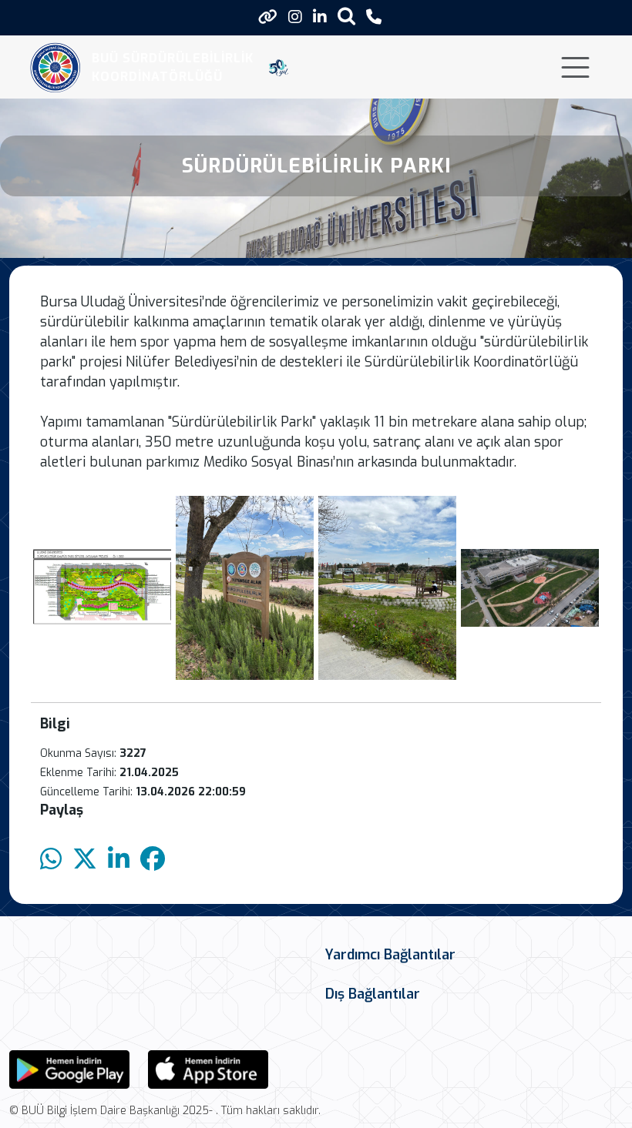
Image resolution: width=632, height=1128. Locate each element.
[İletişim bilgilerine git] (374, 17)
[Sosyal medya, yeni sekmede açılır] (295, 17)
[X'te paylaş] (84, 859)
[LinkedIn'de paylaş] (118, 859)
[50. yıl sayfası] (278, 67)
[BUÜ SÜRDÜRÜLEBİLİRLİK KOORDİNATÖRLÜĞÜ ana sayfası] (55, 67)
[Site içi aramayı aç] (346, 15)
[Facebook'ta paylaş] (152, 859)
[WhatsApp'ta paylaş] (51, 859)
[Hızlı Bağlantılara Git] (267, 17)
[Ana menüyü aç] (575, 67)
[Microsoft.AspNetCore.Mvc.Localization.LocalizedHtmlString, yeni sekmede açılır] (69, 1068)
